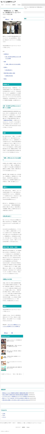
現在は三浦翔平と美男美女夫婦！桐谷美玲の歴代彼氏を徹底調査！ (15, 394)
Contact (19, 4)
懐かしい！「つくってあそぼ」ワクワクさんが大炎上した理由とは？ (16, 398)
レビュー (4, 417)
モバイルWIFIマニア (8, 2)
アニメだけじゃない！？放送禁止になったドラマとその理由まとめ (15, 396)
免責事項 (13, 4)
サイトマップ (8, 4)
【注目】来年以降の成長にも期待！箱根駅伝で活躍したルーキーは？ (14, 368)
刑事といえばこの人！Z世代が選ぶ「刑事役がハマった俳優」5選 (14, 351)
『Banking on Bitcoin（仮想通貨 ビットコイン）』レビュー (14, 357)
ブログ (2, 4)
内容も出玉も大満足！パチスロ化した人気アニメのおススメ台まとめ (16, 400)
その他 (3, 413)
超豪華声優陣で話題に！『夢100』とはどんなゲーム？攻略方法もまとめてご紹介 (14, 346)
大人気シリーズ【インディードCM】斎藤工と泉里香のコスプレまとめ (14, 340)
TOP (6, 422)
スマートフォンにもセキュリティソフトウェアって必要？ (14, 362)
